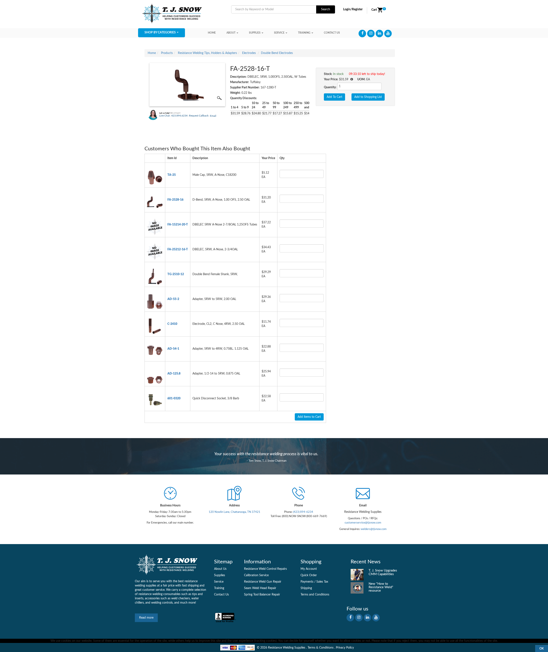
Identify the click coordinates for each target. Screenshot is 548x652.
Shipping (306, 588)
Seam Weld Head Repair (260, 588)
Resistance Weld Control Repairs (265, 568)
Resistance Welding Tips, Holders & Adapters (207, 53)
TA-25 (171, 174)
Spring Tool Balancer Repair (262, 594)
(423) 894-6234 (302, 511)
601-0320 (173, 398)
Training (304, 32)
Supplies (255, 32)
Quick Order (309, 575)
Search (325, 9)
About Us (220, 568)
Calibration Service (256, 575)
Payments (307, 581)
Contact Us (221, 594)
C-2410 (172, 323)
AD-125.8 (173, 373)
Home (212, 32)
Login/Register (353, 9)
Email (213, 116)
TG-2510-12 (175, 274)
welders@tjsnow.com (374, 529)
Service (279, 32)
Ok (541, 648)
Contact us (332, 32)
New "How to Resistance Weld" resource (381, 587)
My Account (309, 568)
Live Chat (164, 116)
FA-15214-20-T (177, 224)
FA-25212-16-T (177, 249)
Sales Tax (322, 581)
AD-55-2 (173, 299)
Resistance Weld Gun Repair (262, 581)
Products (167, 53)
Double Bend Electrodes (277, 53)
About (230, 32)
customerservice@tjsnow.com (363, 522)
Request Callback (198, 116)
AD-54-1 (173, 348)
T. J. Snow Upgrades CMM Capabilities (383, 572)
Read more (146, 617)
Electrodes (249, 53)
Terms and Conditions (315, 594)
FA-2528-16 (175, 199)
